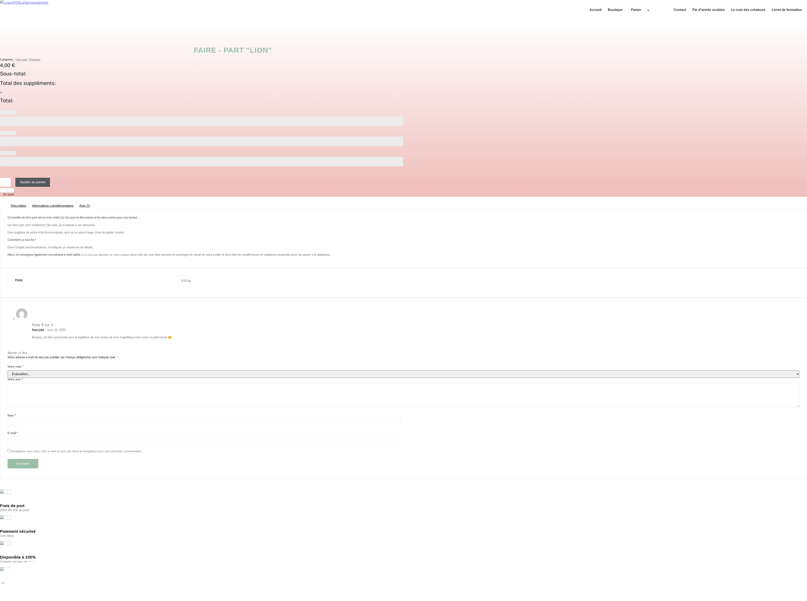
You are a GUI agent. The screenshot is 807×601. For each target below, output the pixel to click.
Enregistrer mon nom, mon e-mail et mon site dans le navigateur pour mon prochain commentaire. (76, 451)
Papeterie (34, 59)
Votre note (15, 366)
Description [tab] (18, 205)
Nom (12, 415)
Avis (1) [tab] (84, 205)
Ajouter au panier (33, 182)
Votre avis (15, 379)
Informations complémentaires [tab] (53, 205)
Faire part (21, 59)
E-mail (13, 432)
